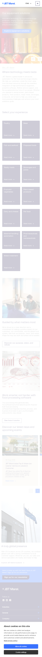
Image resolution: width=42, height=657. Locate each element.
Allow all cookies (21, 646)
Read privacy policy (10, 641)
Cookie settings (21, 652)
